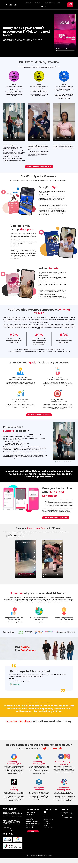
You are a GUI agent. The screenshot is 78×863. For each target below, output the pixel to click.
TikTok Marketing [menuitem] (30, 812)
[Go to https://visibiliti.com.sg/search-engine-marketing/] (39, 764)
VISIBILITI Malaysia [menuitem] (8, 830)
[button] (18, 201)
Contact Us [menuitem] (46, 823)
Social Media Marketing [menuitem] (32, 824)
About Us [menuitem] (46, 817)
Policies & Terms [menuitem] (48, 827)
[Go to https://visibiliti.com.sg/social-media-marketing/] (64, 790)
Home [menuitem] (45, 815)
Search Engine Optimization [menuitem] (30, 818)
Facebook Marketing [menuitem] (32, 821)
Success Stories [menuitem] (48, 819)
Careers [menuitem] (45, 825)
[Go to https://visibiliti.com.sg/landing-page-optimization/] (39, 789)
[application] (18, 201)
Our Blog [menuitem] (46, 821)
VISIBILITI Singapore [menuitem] (8, 828)
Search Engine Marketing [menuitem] (30, 815)
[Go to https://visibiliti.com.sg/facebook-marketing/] (64, 763)
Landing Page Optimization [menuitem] (30, 826)
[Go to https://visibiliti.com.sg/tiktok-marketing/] (14, 790)
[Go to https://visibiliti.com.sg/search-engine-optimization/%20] (14, 764)
